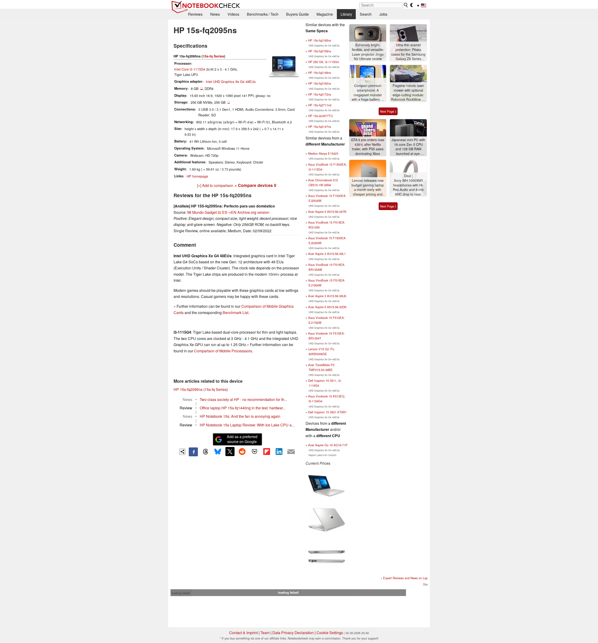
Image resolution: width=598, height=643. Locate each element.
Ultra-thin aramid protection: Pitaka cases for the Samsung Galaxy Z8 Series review (408, 52)
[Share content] (182, 452)
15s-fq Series (213, 56)
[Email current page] (291, 451)
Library (346, 14)
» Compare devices (255, 185)
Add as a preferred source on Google (242, 439)
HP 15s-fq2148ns (319, 72)
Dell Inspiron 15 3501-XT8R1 (327, 412)
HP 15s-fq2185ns (319, 40)
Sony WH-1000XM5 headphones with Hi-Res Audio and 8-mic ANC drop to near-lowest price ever (408, 187)
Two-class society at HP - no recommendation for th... (243, 399)
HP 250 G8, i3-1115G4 (323, 62)
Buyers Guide (297, 14)
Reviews (195, 14)
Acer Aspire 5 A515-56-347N (327, 211)
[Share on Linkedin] (278, 451)
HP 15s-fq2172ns (319, 94)
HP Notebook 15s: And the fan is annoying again (240, 416)
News (215, 14)
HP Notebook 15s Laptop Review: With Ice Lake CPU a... (247, 425)
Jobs (383, 14)
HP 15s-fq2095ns (188, 389)
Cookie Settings (330, 632)
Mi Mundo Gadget (202, 212)
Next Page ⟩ (388, 111)
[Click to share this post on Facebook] (193, 451)
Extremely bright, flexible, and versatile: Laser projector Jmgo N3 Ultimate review (368, 52)
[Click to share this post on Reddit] (242, 451)
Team (265, 632)
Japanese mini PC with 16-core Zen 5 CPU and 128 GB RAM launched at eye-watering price (408, 147)
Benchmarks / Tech (262, 14)
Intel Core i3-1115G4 (189, 69)
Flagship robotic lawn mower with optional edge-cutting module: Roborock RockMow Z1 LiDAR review (408, 92)
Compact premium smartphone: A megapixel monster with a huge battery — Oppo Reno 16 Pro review (368, 92)
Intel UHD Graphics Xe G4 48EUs (231, 81)
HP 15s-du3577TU (320, 116)
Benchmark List (235, 312)
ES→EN (229, 212)
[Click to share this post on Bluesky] (217, 451)
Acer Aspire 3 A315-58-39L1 (327, 253)
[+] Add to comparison (215, 185)
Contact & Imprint (243, 632)
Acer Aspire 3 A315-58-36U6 (327, 296)
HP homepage (197, 176)
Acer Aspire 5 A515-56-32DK (327, 307)
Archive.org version (253, 212)
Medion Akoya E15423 (323, 153)
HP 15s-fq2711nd (319, 105)
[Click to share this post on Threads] (205, 451)
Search (366, 14)
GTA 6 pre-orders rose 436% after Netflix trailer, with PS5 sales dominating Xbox (367, 147)
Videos (233, 14)
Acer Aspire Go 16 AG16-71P (328, 445)
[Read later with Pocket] (254, 451)
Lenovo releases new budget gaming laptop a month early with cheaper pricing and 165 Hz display (368, 187)
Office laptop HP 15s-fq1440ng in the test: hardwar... (242, 408)
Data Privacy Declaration (293, 632)
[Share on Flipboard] (266, 451)
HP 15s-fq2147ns (319, 126)
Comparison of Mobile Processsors (223, 351)
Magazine (325, 14)
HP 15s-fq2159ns (319, 51)
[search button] (406, 5)
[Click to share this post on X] (229, 451)
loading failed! (181, 593)
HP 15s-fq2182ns (319, 83)
